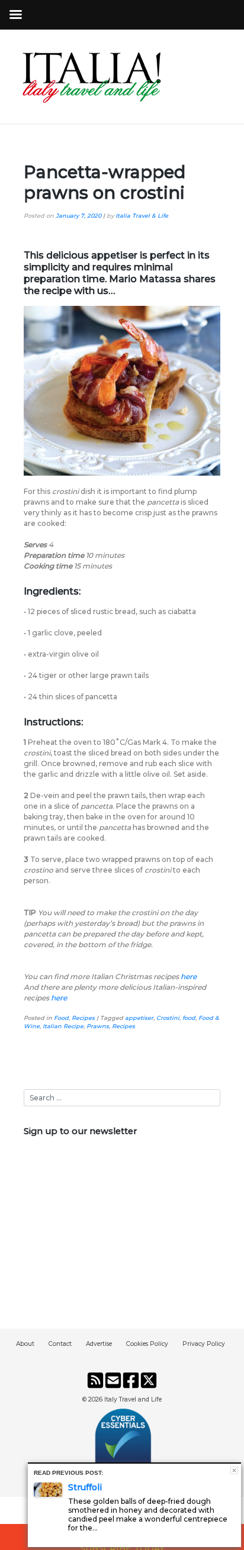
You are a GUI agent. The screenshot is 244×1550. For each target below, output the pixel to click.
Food (61, 1018)
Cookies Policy (147, 1344)
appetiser (139, 1018)
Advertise (99, 1344)
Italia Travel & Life (141, 215)
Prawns (97, 1026)
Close (234, 1470)
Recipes (83, 1018)
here (59, 997)
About (25, 1344)
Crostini (167, 1018)
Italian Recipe (63, 1026)
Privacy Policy (203, 1344)
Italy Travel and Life (133, 1399)
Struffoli (85, 1487)
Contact (60, 1344)
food (188, 1018)
